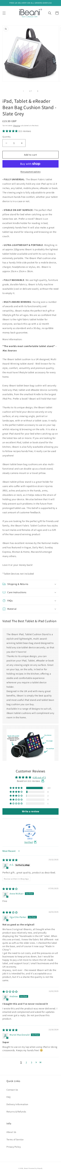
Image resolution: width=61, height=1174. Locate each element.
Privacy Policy (14, 1146)
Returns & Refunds (16, 1111)
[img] (10, 860)
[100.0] (29, 830)
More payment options (30, 171)
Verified (28, 842)
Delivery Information (17, 1104)
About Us (11, 1132)
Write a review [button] (30, 811)
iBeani (26, 1168)
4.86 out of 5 (39, 777)
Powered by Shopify (35, 1168)
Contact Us (12, 1089)
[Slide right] (37, 91)
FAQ (9, 1097)
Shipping (16, 125)
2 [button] (26, 1062)
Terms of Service (15, 1139)
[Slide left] (23, 91)
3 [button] (31, 1062)
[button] (4, 13)
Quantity (6, 136)
